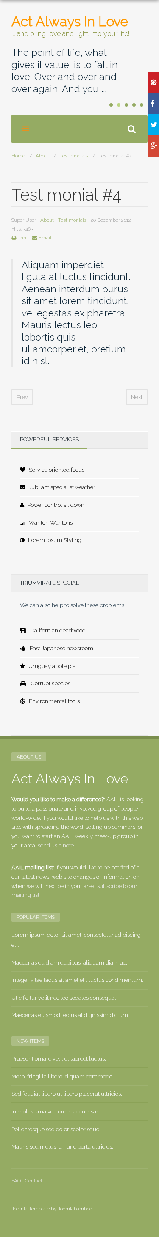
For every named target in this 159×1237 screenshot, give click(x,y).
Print (22, 238)
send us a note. (56, 845)
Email (44, 238)
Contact (33, 1181)
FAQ (16, 1181)
